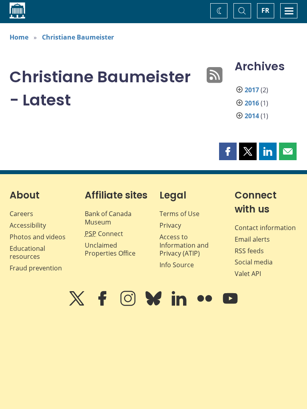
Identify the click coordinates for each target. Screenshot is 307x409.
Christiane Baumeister (78, 37)
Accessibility (28, 225)
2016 (252, 103)
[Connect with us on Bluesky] (154, 304)
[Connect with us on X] (77, 304)
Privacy (170, 225)
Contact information (265, 227)
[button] (228, 151)
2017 (252, 89)
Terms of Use (179, 213)
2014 (252, 115)
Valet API (248, 273)
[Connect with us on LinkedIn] (180, 304)
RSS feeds (249, 250)
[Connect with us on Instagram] (129, 304)
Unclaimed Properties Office (110, 249)
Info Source (176, 264)
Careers (21, 213)
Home (19, 37)
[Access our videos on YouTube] (230, 304)
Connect (104, 233)
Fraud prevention (36, 268)
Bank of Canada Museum (108, 217)
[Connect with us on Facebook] (103, 304)
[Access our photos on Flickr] (205, 304)
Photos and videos (38, 236)
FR (265, 10)
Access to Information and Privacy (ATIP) (184, 245)
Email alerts (252, 239)
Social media (254, 262)
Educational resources (27, 252)
